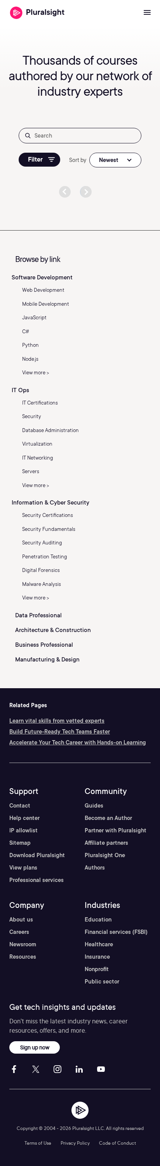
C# (25, 331)
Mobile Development (45, 304)
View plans (23, 868)
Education (98, 919)
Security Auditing (42, 543)
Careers (19, 932)
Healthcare (99, 944)
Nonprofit (97, 969)
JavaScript (34, 317)
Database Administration (50, 430)
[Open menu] (147, 12)
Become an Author (108, 818)
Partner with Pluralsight (115, 830)
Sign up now (34, 1047)
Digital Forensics (41, 570)
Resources (22, 957)
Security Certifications (47, 515)
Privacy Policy (75, 1143)
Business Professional (44, 644)
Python (30, 345)
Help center (24, 818)
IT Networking (37, 458)
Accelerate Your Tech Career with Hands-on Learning (77, 742)
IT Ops (20, 390)
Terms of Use (37, 1143)
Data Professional (38, 615)
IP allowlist (23, 830)
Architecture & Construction (53, 630)
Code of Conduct (117, 1143)
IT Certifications (40, 403)
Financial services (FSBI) (116, 932)
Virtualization (37, 444)
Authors (95, 868)
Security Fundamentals (48, 529)
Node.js (30, 359)
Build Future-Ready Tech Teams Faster (59, 732)
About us (21, 919)
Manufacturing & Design (47, 659)
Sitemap (20, 843)
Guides (94, 806)
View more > (35, 372)
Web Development (43, 290)
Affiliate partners (106, 843)
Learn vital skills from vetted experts (56, 721)
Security (31, 416)
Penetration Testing (44, 557)
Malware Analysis (41, 584)
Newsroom (22, 944)
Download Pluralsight (37, 855)
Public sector (102, 981)
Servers (30, 471)
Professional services (36, 880)
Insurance (97, 957)
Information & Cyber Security (50, 502)
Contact (19, 806)
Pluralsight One (105, 855)
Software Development (42, 277)
